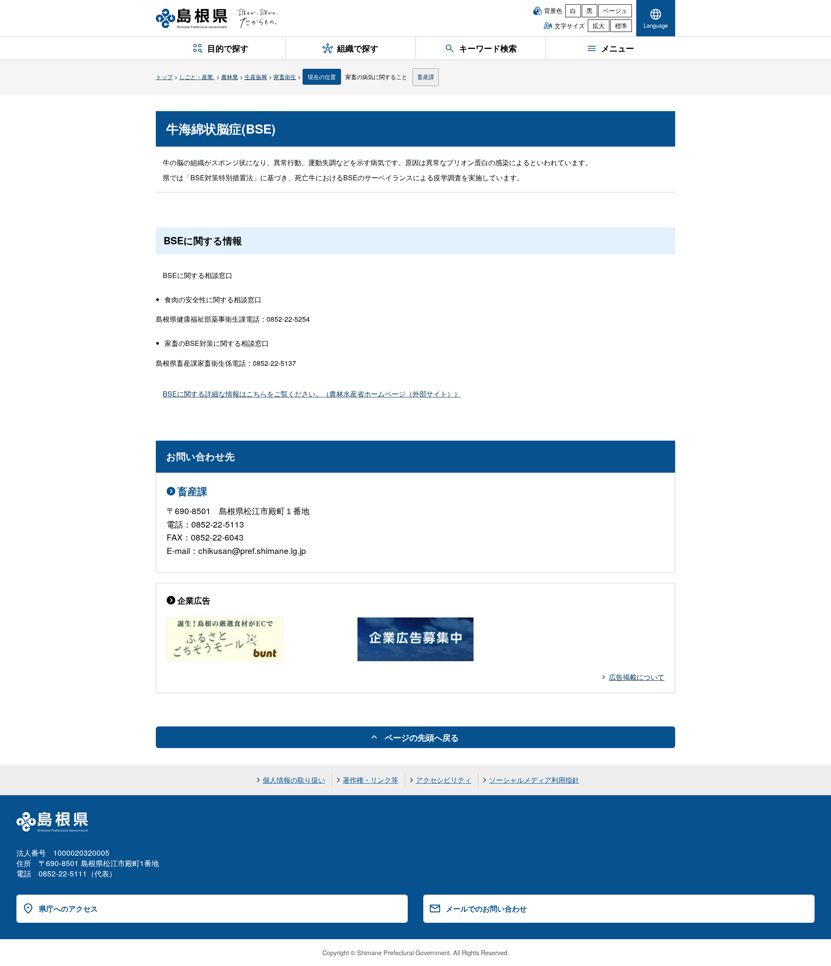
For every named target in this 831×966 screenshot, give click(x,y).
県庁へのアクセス (68, 908)
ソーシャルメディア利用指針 (534, 780)
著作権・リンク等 (370, 780)
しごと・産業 (197, 77)
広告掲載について (636, 677)
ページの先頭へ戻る (422, 737)
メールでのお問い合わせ (486, 908)
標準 (621, 25)
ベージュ (615, 10)
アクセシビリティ (443, 780)
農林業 (229, 77)
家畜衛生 (285, 77)
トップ (164, 77)
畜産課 (425, 77)
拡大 (599, 25)
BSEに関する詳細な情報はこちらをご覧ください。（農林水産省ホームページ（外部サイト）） (312, 394)
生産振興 (256, 77)
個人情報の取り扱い (294, 780)
